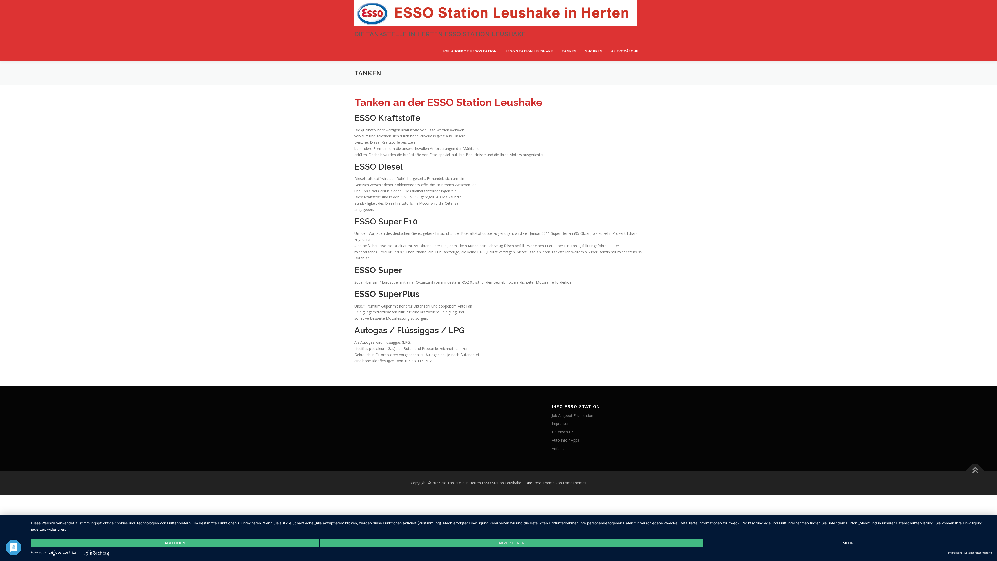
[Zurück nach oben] (975, 470)
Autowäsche (624, 51)
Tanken (569, 51)
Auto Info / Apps (565, 440)
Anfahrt (558, 448)
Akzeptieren (511, 542)
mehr (848, 542)
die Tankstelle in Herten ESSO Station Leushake (440, 33)
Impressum (561, 423)
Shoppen (593, 51)
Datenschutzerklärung (978, 552)
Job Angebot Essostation (470, 51)
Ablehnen (175, 542)
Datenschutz (562, 431)
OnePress (533, 482)
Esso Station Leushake (529, 51)
